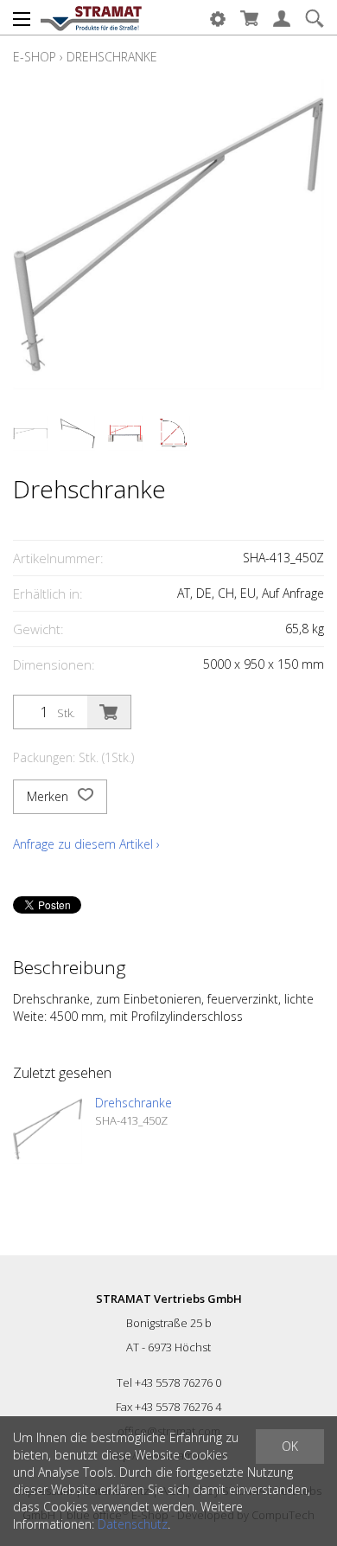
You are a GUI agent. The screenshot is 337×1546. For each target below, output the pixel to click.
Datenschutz (133, 1524)
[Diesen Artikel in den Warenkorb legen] (108, 712)
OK (290, 1446)
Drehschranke (112, 56)
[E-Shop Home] (91, 17)
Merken (49, 796)
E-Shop (34, 56)
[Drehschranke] (47, 1129)
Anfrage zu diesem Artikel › (86, 844)
